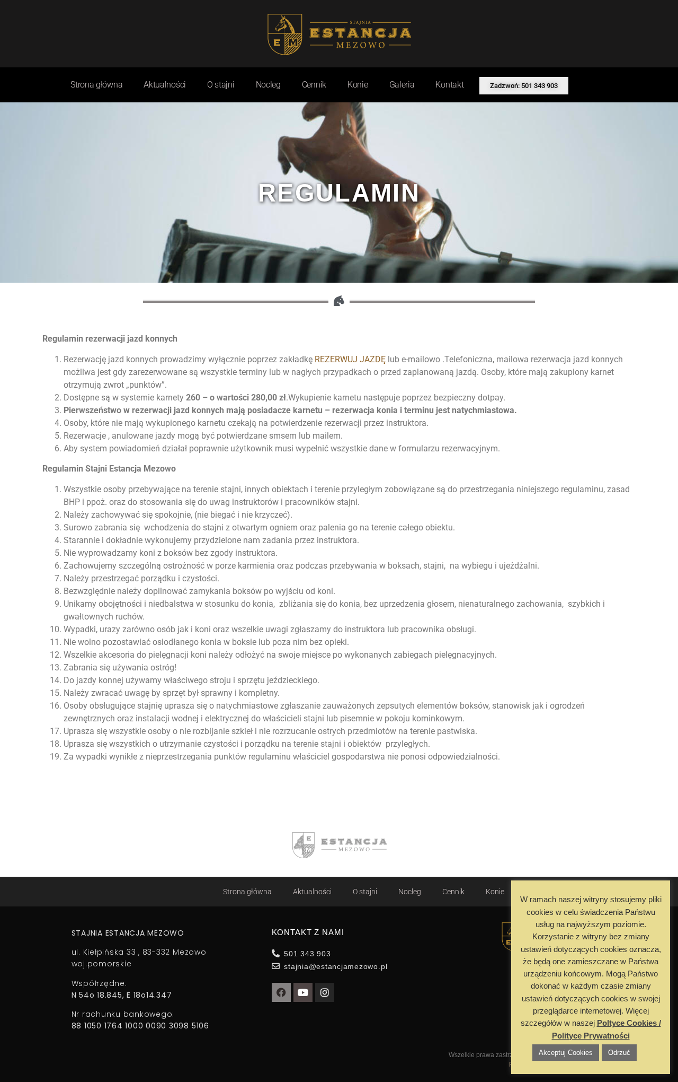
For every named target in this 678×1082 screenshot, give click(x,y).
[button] (523, 85)
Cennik (314, 85)
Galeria (402, 85)
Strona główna (96, 85)
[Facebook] (281, 992)
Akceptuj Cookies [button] (566, 1053)
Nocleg (268, 85)
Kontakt (449, 85)
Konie (357, 85)
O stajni (221, 85)
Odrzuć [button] (619, 1053)
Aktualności (165, 85)
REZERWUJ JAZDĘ (350, 359)
